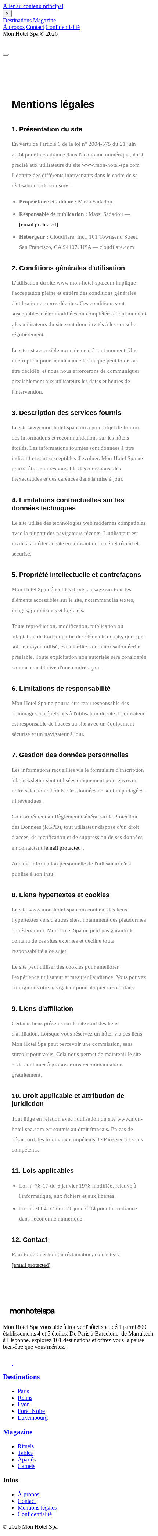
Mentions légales (37, 1507)
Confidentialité (63, 27)
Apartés (27, 1459)
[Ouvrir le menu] (6, 55)
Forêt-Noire (31, 1411)
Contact (35, 27)
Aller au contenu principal (33, 6)
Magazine (44, 20)
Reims (25, 1398)
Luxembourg (33, 1417)
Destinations (17, 20)
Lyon (24, 1404)
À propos (14, 27)
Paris (23, 1391)
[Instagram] (8, 1363)
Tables (25, 1453)
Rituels (26, 1446)
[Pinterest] (17, 1363)
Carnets (26, 1466)
